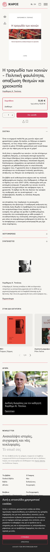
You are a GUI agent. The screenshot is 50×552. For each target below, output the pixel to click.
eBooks (5, 485)
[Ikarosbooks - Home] (13, 4)
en (35, 4)
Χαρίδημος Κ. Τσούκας (11, 91)
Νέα (27, 479)
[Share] (23, 121)
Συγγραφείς (30, 485)
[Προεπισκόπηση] (4, 16)
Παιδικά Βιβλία (8, 479)
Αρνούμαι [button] (25, 542)
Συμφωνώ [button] (25, 537)
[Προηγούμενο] (19, 355)
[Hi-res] (4, 23)
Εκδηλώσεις (31, 482)
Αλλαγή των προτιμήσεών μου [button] (25, 547)
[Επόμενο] (30, 355)
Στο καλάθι (32, 115)
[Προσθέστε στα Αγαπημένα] (27, 121)
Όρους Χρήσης (40, 461)
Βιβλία (4, 482)
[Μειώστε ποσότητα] (5, 115)
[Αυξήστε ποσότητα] (12, 115)
